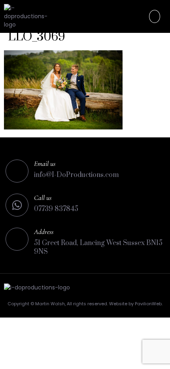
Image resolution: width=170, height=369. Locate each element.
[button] (155, 16)
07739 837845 (56, 209)
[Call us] (17, 205)
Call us (42, 197)
